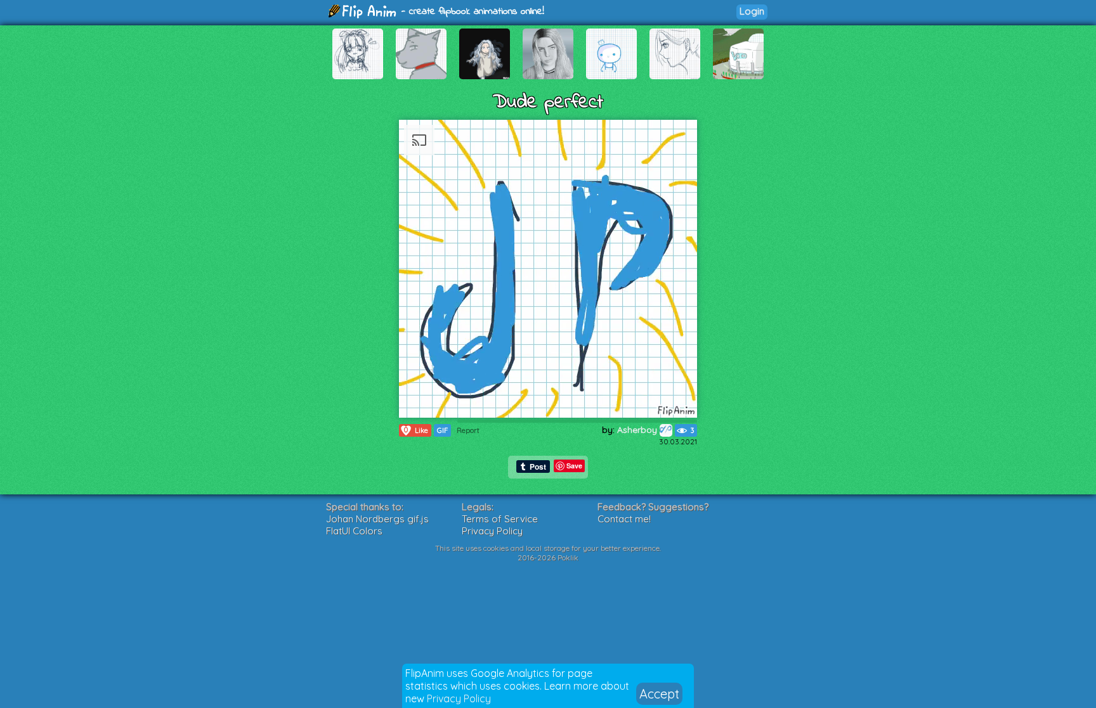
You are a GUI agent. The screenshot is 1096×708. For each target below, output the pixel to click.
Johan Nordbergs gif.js (377, 519)
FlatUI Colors (354, 531)
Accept (659, 694)
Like (416, 430)
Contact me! (624, 519)
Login (752, 11)
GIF (442, 430)
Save (574, 465)
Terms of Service (500, 519)
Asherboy (638, 429)
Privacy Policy (459, 698)
